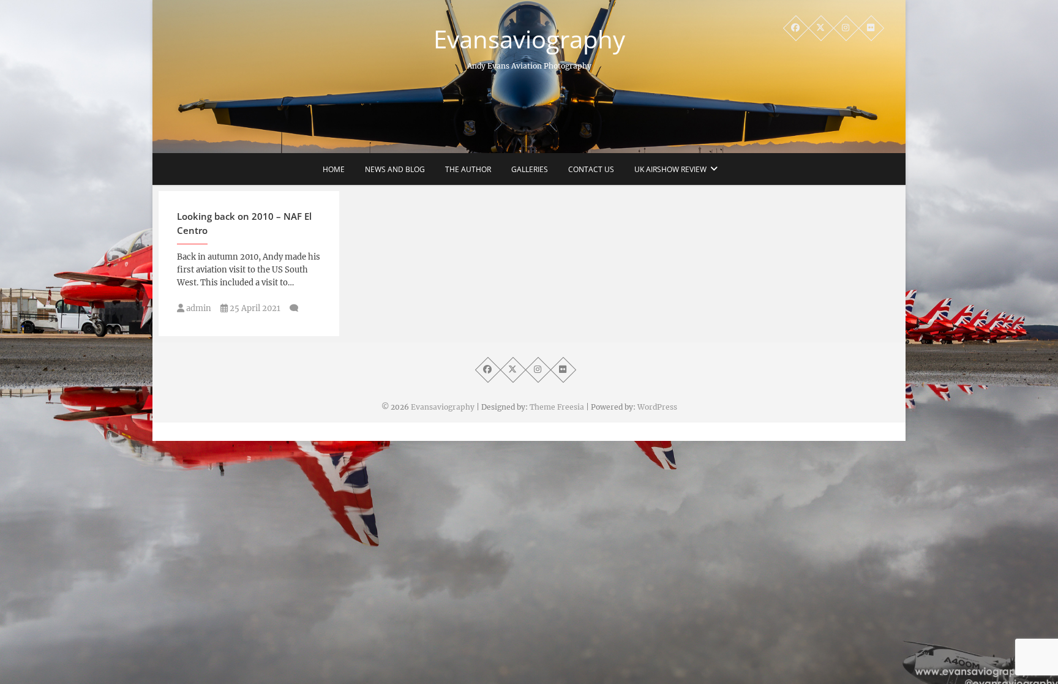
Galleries (529, 169)
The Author (468, 169)
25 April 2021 (254, 308)
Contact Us (591, 169)
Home (334, 169)
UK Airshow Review (670, 169)
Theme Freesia (557, 407)
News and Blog (395, 169)
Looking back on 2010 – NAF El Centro (244, 223)
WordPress (657, 407)
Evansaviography (529, 39)
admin (197, 308)
